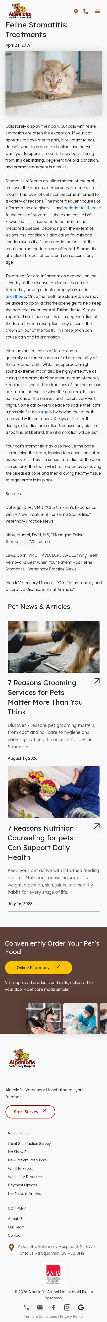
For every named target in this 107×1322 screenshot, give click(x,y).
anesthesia (15, 296)
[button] (97, 11)
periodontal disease (82, 207)
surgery (45, 411)
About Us (16, 1218)
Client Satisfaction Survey (29, 1143)
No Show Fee (19, 1151)
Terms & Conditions (40, 1316)
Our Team (16, 1227)
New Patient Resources (27, 1160)
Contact (14, 1235)
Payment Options (22, 1185)
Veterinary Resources (25, 1176)
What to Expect (21, 1168)
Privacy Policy (71, 1316)
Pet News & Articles (24, 1193)
